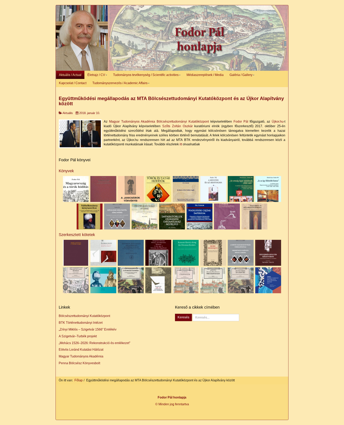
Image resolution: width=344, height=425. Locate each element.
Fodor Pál (241, 121)
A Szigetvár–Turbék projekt (78, 336)
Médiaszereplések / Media (205, 75)
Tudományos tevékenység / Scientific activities (146, 75)
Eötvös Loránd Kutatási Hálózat (81, 349)
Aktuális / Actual (70, 75)
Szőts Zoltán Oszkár (177, 126)
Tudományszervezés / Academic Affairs (120, 83)
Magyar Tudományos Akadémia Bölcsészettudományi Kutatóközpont (159, 121)
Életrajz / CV (96, 75)
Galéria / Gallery (241, 75)
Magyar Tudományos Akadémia (81, 356)
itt (181, 144)
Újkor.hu (277, 121)
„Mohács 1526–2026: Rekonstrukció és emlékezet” (94, 343)
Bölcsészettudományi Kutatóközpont (84, 316)
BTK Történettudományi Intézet (81, 322)
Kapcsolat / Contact (72, 83)
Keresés (183, 317)
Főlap (78, 380)
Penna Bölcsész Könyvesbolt (79, 363)
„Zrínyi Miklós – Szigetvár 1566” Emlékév (87, 329)
